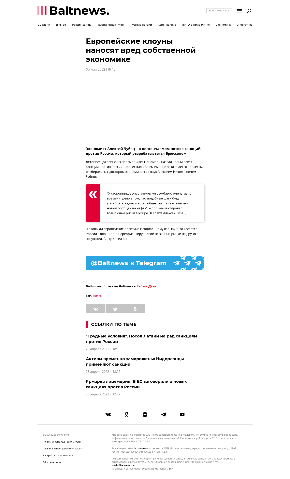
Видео (97, 296)
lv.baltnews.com (143, 448)
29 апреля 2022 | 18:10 (103, 349)
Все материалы (219, 10)
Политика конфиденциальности (62, 442)
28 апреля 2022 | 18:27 (103, 371)
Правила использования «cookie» (62, 448)
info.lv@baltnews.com (123, 465)
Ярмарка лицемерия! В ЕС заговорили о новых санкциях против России (136, 384)
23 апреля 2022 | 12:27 (103, 394)
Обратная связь (52, 462)
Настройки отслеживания (58, 455)
